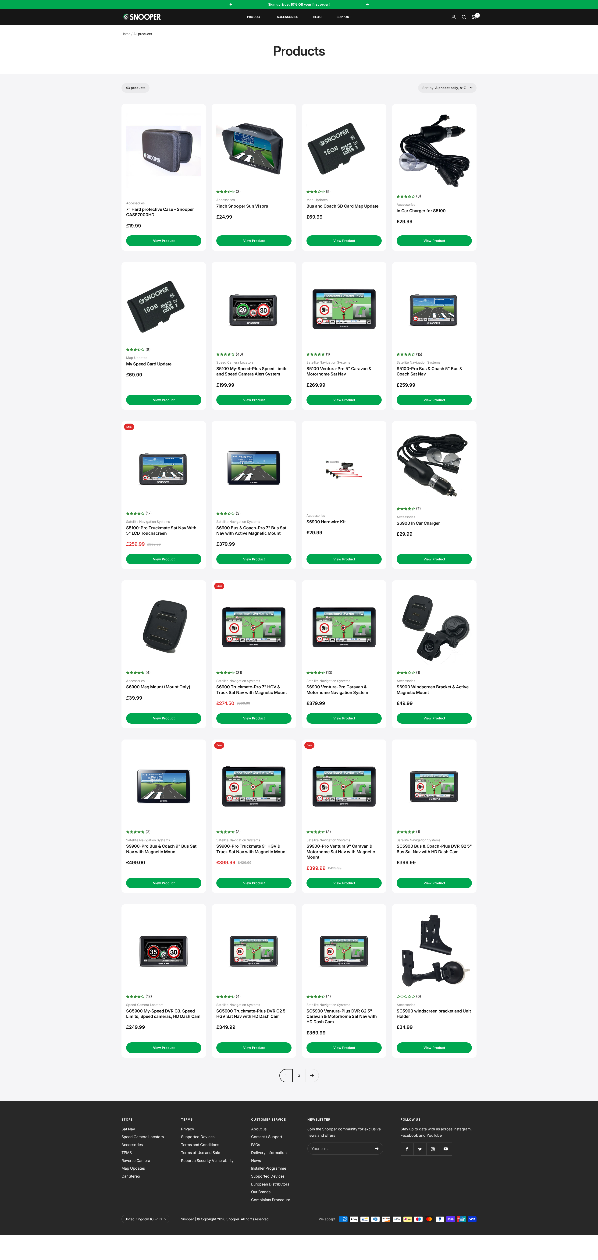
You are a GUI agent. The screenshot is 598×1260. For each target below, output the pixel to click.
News (256, 1160)
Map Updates (133, 1168)
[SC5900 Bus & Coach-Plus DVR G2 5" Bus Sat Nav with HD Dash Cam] (434, 786)
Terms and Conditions (200, 1144)
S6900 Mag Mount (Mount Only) (158, 686)
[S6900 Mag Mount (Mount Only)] (163, 627)
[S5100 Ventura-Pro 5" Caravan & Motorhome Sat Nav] (344, 309)
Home (125, 34)
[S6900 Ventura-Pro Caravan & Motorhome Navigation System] (344, 627)
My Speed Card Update (148, 363)
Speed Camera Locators (142, 1136)
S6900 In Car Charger (418, 523)
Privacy (187, 1129)
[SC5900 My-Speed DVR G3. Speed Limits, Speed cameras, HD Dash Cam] (163, 951)
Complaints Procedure (270, 1199)
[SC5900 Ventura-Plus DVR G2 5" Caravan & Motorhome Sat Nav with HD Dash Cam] (344, 951)
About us (259, 1129)
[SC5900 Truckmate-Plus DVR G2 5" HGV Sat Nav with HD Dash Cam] (254, 951)
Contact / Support (266, 1136)
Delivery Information (269, 1152)
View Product (164, 241)
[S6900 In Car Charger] (434, 466)
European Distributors (270, 1184)
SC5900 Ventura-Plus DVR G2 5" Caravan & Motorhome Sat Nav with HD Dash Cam (341, 1016)
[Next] (312, 1075)
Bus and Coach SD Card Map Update (342, 206)
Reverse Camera (135, 1160)
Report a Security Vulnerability (207, 1160)
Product (254, 17)
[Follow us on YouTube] (445, 1149)
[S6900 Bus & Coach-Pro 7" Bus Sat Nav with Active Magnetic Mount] (254, 468)
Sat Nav (128, 1129)
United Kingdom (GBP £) (143, 1219)
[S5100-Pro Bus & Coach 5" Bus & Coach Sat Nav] (434, 309)
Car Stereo (130, 1176)
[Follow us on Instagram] (432, 1149)
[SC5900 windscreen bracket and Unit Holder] (434, 951)
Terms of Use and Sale (200, 1152)
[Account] (453, 17)
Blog (317, 17)
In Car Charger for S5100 (421, 210)
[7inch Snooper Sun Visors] (254, 148)
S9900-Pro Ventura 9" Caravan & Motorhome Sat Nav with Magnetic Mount (340, 852)
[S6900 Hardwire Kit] (344, 465)
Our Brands (261, 1191)
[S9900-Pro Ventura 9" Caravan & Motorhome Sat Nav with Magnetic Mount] (344, 786)
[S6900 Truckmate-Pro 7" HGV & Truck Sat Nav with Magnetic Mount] (254, 627)
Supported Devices (197, 1136)
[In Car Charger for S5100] (434, 150)
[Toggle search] (464, 17)
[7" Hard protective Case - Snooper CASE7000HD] (163, 150)
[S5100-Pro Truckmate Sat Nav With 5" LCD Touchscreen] (163, 468)
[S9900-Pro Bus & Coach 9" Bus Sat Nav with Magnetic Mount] (163, 786)
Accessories (287, 17)
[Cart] (474, 17)
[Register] (377, 1148)
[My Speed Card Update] (163, 306)
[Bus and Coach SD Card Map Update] (344, 148)
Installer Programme (268, 1168)
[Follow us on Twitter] (419, 1149)
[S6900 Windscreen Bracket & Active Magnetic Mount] (434, 627)
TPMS (126, 1152)
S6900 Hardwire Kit (326, 521)
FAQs (255, 1144)
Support (344, 17)
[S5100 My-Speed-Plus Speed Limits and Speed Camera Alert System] (254, 309)
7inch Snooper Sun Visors (242, 206)
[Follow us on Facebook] (407, 1149)
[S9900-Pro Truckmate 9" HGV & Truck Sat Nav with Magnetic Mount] (254, 786)
